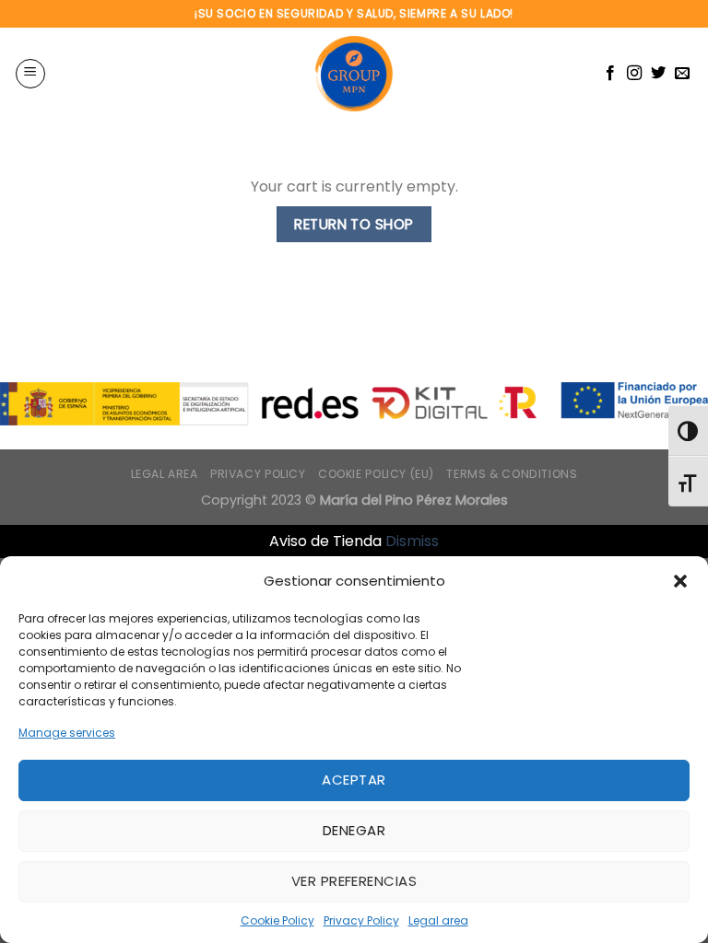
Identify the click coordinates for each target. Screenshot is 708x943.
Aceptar (353, 779)
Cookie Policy (277, 920)
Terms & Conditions (511, 474)
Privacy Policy (361, 920)
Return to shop (354, 224)
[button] (680, 581)
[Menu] (30, 73)
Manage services (66, 732)
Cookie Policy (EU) (376, 474)
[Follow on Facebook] (610, 73)
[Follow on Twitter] (658, 73)
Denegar (354, 830)
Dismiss (412, 541)
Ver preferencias (354, 881)
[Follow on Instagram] (634, 73)
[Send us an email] (682, 73)
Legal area (438, 920)
